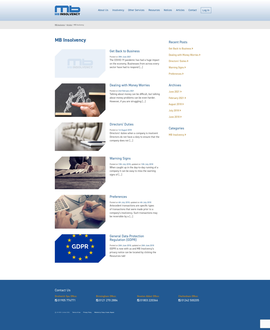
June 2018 (174, 117)
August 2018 (175, 104)
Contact (192, 10)
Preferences (118, 196)
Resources (154, 10)
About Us (103, 10)
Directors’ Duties (121, 124)
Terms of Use (76, 312)
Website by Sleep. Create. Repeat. (104, 312)
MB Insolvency (176, 134)
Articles (180, 10)
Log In (205, 10)
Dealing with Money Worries (130, 85)
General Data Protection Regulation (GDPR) (127, 238)
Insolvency (118, 10)
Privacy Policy (87, 312)
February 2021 (176, 98)
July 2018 (174, 110)
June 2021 (174, 91)
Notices (168, 10)
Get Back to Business (125, 51)
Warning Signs (120, 158)
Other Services (136, 10)
